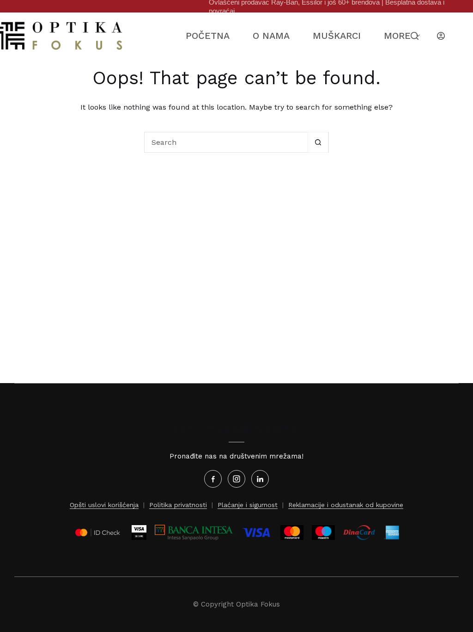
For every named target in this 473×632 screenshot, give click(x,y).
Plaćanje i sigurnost (248, 504)
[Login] (441, 36)
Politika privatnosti (178, 504)
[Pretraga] (414, 36)
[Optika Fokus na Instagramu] (236, 479)
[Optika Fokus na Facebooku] (213, 479)
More (397, 35)
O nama (271, 35)
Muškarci (337, 35)
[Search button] (318, 142)
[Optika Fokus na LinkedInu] (260, 479)
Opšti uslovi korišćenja (104, 504)
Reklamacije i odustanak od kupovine (345, 504)
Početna (208, 35)
